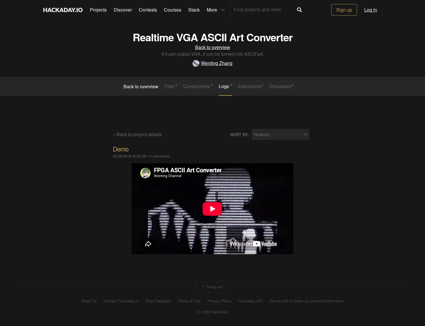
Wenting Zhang (216, 63)
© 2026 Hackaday (212, 311)
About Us (89, 300)
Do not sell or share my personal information (307, 300)
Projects (98, 9)
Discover (123, 9)
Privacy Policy (219, 300)
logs (225, 86)
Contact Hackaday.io (121, 300)
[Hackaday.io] (63, 10)
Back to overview (212, 47)
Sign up (344, 9)
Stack (194, 9)
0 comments (159, 156)
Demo (120, 148)
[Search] (299, 10)
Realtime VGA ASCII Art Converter (213, 36)
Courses (172, 9)
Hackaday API (251, 300)
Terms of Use (189, 300)
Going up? (214, 286)
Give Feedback (158, 300)
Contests (148, 9)
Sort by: (239, 134)
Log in (370, 9)
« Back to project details (137, 134)
